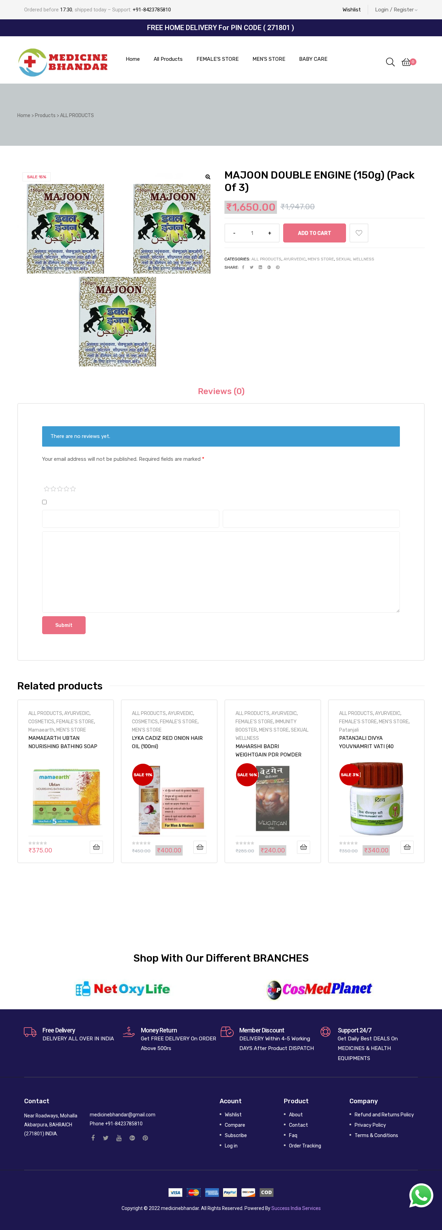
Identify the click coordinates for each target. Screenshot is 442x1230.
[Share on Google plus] (269, 267)
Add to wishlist (358, 232)
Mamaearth (41, 730)
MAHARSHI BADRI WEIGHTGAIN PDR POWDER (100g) (268, 750)
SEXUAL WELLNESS (355, 259)
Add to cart (314, 233)
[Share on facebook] (243, 267)
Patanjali (349, 730)
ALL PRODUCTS (266, 259)
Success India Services (296, 1208)
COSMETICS (41, 721)
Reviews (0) (221, 391)
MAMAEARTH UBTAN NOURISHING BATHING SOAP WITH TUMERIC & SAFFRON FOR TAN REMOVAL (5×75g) (62, 742)
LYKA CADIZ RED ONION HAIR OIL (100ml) (167, 742)
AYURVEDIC (295, 259)
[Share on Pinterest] (277, 267)
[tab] (221, 391)
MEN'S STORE (321, 259)
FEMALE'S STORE (75, 721)
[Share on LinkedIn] (260, 267)
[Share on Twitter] (251, 267)
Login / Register (394, 10)
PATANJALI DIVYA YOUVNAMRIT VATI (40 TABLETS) (366, 742)
